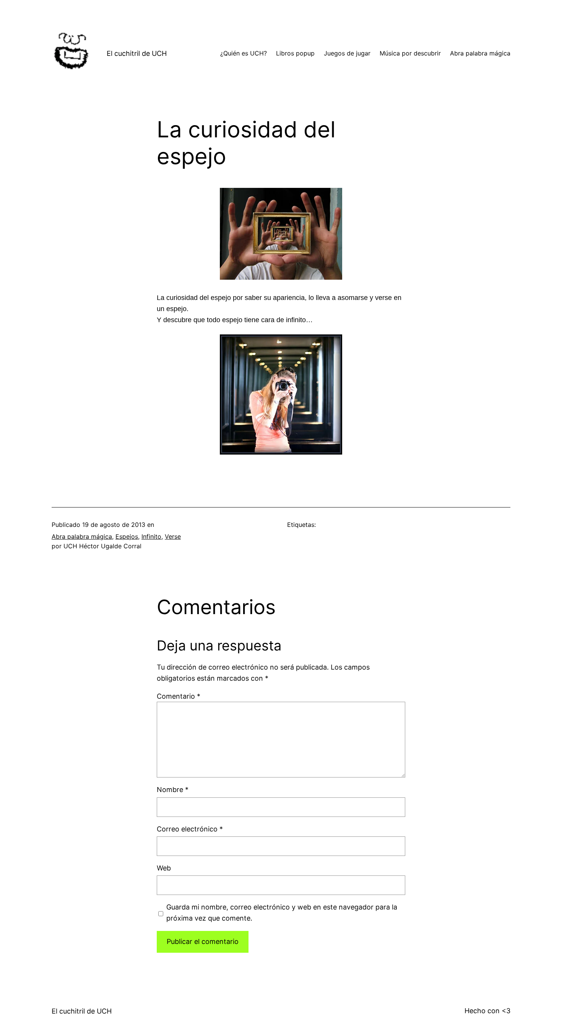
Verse (173, 536)
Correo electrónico (190, 829)
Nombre (172, 790)
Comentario (178, 696)
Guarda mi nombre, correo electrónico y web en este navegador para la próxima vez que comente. (281, 912)
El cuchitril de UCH (137, 53)
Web (164, 868)
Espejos (126, 536)
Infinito (151, 536)
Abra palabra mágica (82, 536)
